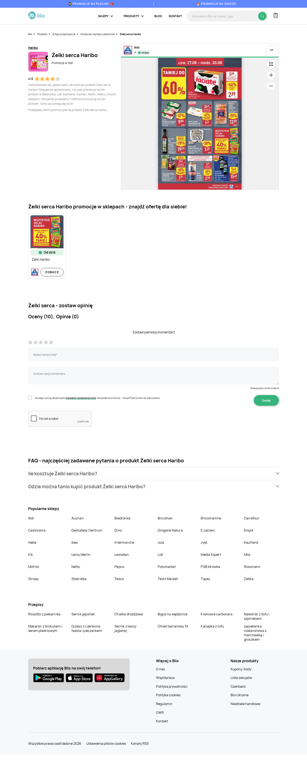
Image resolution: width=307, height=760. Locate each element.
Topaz (205, 578)
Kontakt (175, 16)
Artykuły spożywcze (63, 34)
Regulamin (164, 703)
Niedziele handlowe (245, 703)
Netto (75, 566)
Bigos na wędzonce (172, 614)
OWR (160, 712)
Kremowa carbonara (216, 614)
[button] (153, 473)
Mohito (33, 566)
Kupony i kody (241, 669)
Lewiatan (121, 554)
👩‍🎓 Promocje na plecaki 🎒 (91, 4)
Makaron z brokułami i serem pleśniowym (45, 628)
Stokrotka (79, 578)
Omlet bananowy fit (173, 626)
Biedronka (122, 518)
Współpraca (165, 677)
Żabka (249, 578)
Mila (247, 554)
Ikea (74, 542)
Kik (30, 554)
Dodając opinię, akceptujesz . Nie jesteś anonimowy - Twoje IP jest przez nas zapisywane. (97, 397)
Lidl (160, 554)
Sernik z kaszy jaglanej (125, 628)
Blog (158, 16)
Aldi (31, 518)
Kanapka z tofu (212, 626)
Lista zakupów (241, 677)
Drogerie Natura (170, 530)
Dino (118, 530)
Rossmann (252, 566)
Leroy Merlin (80, 554)
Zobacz (52, 272)
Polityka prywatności (172, 686)
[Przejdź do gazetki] (271, 64)
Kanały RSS (140, 743)
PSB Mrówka (210, 566)
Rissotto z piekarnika (44, 614)
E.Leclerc (208, 530)
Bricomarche (211, 518)
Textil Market (168, 578)
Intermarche (124, 542)
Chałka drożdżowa (128, 614)
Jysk (204, 542)
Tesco (119, 578)
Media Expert (211, 554)
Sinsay (33, 578)
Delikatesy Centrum (87, 530)
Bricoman (165, 518)
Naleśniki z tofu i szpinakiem (257, 616)
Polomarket (167, 566)
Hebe (32, 542)
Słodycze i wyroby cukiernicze (97, 34)
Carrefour (251, 518)
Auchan (77, 518)
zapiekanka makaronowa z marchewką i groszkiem (255, 633)
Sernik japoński (83, 614)
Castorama (37, 530)
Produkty (42, 34)
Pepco (119, 566)
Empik (248, 530)
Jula (161, 542)
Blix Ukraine (240, 695)
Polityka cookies (168, 695)
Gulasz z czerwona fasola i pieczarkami (86, 628)
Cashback (238, 686)
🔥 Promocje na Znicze (216, 4)
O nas (160, 669)
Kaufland (251, 542)
